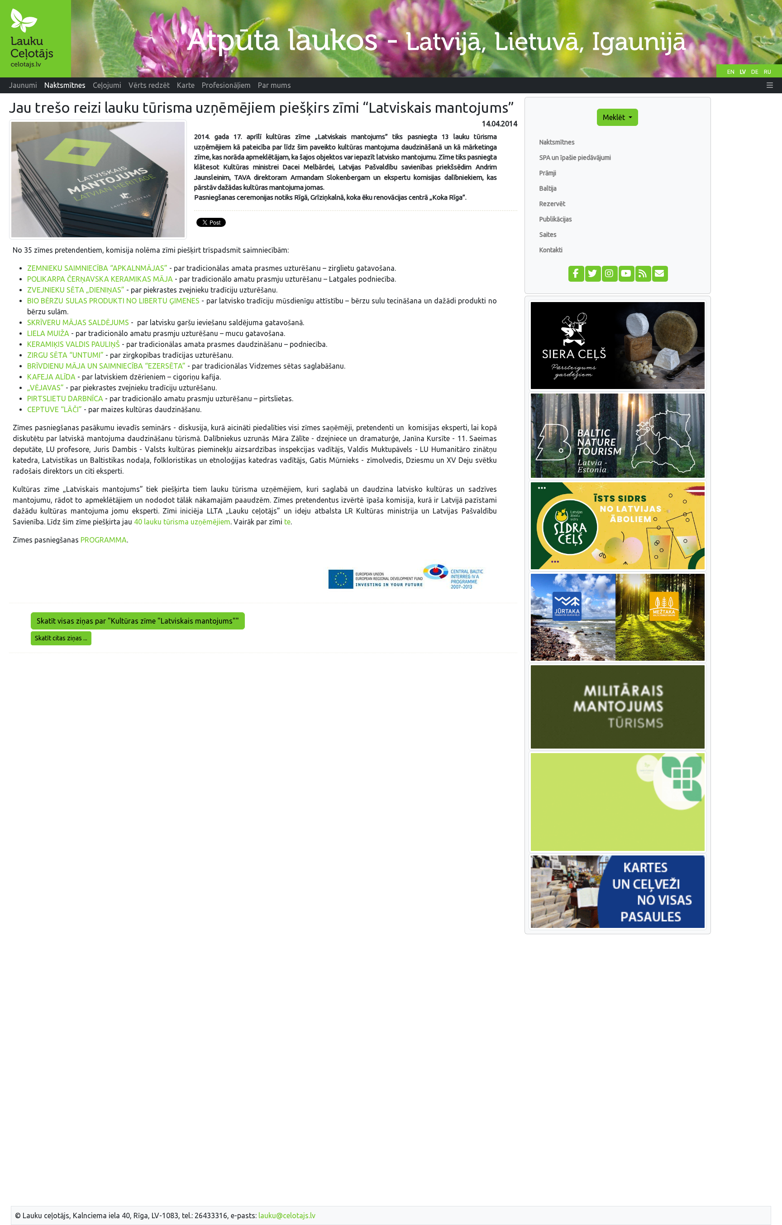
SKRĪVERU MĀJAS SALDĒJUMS (78, 322)
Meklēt (615, 117)
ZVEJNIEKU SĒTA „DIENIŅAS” (75, 290)
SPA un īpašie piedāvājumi (575, 157)
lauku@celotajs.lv (286, 1215)
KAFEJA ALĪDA (51, 377)
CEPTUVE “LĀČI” (54, 409)
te (287, 522)
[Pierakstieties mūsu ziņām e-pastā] (659, 273)
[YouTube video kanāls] (626, 273)
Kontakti (551, 250)
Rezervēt (552, 203)
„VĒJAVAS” (45, 388)
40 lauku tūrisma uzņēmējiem (182, 522)
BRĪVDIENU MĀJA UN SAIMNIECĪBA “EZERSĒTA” (106, 366)
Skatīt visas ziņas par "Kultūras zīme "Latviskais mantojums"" (138, 621)
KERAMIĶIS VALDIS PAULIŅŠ (73, 344)
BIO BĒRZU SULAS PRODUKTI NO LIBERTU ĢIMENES (113, 301)
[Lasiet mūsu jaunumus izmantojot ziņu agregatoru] (642, 273)
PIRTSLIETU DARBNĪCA (65, 398)
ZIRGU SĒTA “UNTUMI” (65, 355)
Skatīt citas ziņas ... (61, 638)
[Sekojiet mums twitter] (592, 273)
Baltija (548, 188)
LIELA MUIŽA (48, 333)
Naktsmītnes (557, 142)
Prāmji (547, 173)
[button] (770, 85)
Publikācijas (555, 219)
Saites (548, 234)
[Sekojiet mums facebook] (575, 273)
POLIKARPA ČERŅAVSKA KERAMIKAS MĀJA (100, 279)
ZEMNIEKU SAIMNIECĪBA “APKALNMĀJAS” (97, 268)
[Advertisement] (263, 723)
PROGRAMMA (104, 540)
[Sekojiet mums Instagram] (609, 273)
